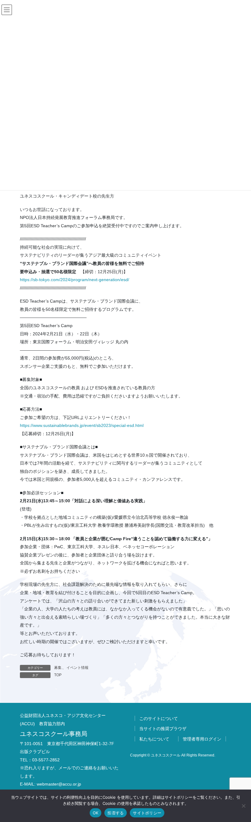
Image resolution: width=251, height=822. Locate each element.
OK (96, 812)
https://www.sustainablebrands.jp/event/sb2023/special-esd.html (82, 425)
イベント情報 (77, 668)
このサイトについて (158, 718)
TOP (58, 675)
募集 (58, 668)
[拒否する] (243, 806)
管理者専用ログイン (202, 739)
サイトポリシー (147, 812)
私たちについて (154, 739)
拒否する (115, 812)
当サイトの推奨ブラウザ (162, 728)
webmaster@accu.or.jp (59, 784)
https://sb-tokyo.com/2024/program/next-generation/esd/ (74, 279)
